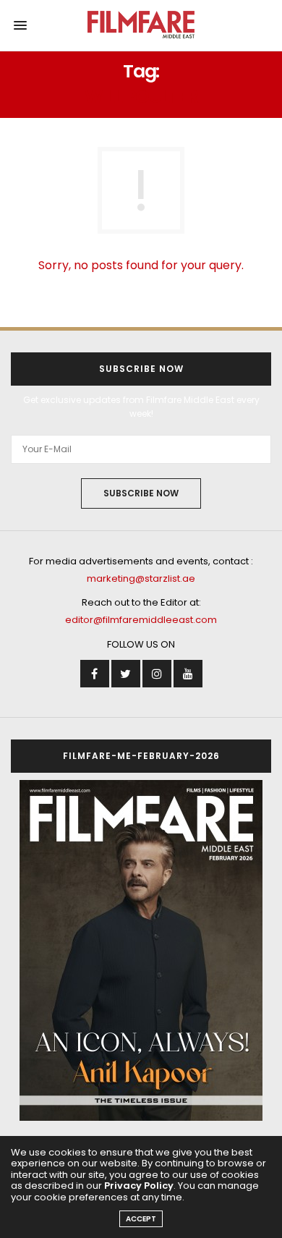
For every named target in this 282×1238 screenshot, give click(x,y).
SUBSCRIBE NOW (141, 493)
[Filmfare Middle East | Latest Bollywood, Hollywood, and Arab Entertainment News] (141, 25)
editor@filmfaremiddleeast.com (141, 620)
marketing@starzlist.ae (141, 578)
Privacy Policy (139, 1185)
